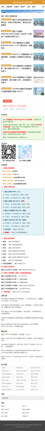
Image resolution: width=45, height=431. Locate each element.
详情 (26, 195)
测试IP (23, 7)
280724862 (23, 279)
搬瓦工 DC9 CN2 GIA (21, 380)
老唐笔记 (25, 416)
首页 (2, 7)
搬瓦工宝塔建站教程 (15, 260)
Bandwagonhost (6, 19)
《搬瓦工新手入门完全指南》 (21, 292)
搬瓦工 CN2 (5, 371)
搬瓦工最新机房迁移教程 (17, 251)
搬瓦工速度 (20, 383)
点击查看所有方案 (19, 177)
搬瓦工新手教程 (6, 389)
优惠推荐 (9, 7)
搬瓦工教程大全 (20, 263)
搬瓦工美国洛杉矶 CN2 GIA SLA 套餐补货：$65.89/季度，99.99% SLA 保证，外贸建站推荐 (20, 325)
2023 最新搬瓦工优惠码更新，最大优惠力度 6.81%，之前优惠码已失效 (16, 68)
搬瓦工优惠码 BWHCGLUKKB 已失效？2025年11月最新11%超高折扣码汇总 (16, 34)
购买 (22, 195)
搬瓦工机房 (34, 383)
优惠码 (16, 7)
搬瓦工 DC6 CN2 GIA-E (36, 371)
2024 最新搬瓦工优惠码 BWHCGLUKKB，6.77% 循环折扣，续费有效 (16, 45)
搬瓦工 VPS (5, 386)
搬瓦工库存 (25, 413)
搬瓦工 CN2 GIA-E (22, 371)
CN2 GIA (33, 386)
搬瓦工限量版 (20, 386)
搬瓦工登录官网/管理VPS (17, 254)
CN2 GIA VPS (20, 389)
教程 (33, 7)
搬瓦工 (4, 367)
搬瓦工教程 (20, 367)
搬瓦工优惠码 (35, 374)
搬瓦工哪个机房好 (15, 248)
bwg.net (16, 174)
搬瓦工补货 (5, 380)
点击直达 (15, 171)
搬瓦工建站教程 (6, 374)
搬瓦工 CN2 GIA (35, 367)
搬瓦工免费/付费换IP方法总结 (18, 257)
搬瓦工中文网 (6, 377)
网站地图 (29, 425)
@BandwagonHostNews (27, 285)
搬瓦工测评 (34, 377)
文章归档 (35, 425)
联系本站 (21, 427)
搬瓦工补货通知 (6, 383)
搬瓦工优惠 (20, 374)
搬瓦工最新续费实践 (15, 245)
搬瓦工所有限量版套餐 (19, 232)
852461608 (23, 282)
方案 (28, 7)
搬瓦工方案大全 (18, 229)
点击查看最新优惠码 (19, 184)
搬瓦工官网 (4, 413)
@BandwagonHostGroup (27, 270)
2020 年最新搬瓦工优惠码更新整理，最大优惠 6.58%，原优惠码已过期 (16, 80)
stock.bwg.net (20, 180)
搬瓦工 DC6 (34, 380)
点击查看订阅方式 (25, 288)
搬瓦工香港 (20, 377)
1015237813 (23, 276)
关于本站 (27, 427)
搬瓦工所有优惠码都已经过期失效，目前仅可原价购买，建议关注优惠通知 (16, 22)
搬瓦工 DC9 (34, 389)
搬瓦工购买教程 (14, 241)
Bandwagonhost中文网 (22, 2)
